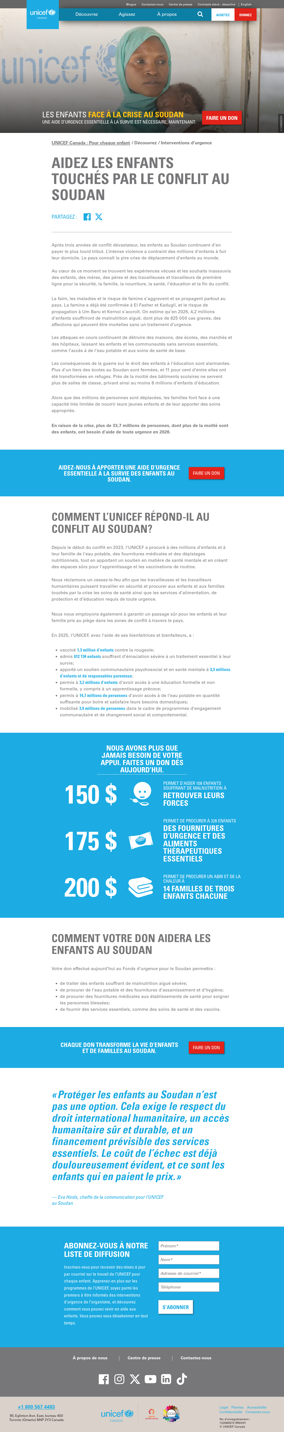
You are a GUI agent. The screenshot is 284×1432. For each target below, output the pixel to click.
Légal (224, 1407)
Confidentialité (231, 1412)
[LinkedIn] (164, 1375)
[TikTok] (179, 1375)
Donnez (245, 15)
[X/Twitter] (132, 1375)
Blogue (131, 4)
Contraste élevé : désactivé (216, 4)
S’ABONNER (176, 1307)
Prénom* (169, 1245)
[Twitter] (99, 216)
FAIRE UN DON (206, 473)
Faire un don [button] (222, 118)
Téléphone (170, 1287)
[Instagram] (117, 1375)
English (246, 4)
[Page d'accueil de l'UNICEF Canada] (119, 1421)
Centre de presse (180, 4)
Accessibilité (256, 1407)
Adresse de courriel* (180, 1273)
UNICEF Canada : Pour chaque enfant (91, 143)
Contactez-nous (152, 4)
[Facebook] (87, 216)
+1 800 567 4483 (36, 1407)
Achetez (223, 15)
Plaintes (237, 1407)
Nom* (166, 1259)
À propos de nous (90, 1357)
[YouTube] (148, 1375)
